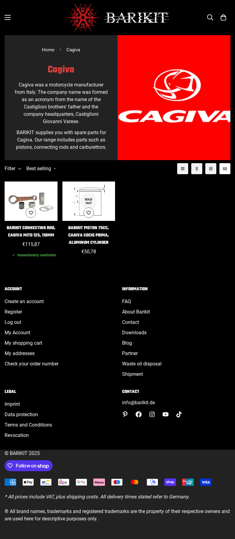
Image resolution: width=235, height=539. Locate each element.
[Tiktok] (179, 414)
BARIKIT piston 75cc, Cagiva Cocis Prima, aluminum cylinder (88, 235)
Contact (130, 322)
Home (48, 50)
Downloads (134, 333)
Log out (13, 322)
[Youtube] (165, 414)
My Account (17, 333)
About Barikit (136, 312)
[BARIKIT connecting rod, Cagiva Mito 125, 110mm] (31, 201)
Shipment (132, 374)
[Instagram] (152, 414)
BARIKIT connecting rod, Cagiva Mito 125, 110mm (31, 232)
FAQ (126, 301)
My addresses (20, 353)
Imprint (12, 404)
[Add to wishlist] (31, 212)
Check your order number (31, 364)
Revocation (17, 435)
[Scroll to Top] (223, 506)
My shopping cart (23, 343)
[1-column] (182, 168)
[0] (223, 17)
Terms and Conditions (28, 425)
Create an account (24, 301)
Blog (127, 343)
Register (13, 312)
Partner (130, 353)
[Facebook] (139, 414)
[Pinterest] (125, 414)
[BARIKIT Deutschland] (117, 17)
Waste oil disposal (142, 364)
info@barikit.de (138, 402)
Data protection (21, 414)
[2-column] (196, 168)
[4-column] (224, 168)
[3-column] (210, 168)
